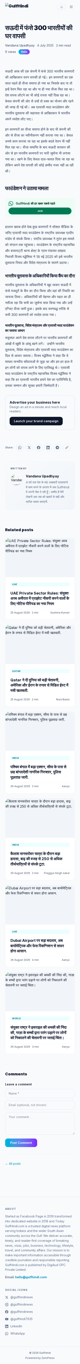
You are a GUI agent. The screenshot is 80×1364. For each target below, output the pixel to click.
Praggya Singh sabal (57, 873)
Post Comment (21, 1142)
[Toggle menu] (71, 6)
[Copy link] (67, 447)
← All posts (13, 1163)
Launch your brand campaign (36, 421)
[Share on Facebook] (38, 447)
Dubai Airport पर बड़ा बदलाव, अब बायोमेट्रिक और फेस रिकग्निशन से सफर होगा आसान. (37, 945)
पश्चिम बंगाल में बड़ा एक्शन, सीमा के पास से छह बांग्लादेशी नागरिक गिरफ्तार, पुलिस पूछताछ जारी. (38, 772)
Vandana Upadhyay (20, 45)
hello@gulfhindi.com (31, 1277)
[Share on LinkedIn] (48, 447)
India (24, 51)
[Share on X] (29, 447)
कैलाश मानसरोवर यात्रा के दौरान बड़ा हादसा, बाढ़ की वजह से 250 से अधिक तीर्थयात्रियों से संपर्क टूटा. (36, 859)
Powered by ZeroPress (40, 1358)
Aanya (66, 786)
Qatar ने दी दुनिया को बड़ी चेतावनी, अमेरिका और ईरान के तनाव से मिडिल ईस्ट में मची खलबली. (39, 685)
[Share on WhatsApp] (20, 447)
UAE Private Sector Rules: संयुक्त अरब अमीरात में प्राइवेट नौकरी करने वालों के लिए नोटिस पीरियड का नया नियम (39, 598)
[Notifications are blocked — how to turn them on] (61, 7)
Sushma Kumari (60, 612)
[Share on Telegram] (57, 447)
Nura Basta (63, 699)
